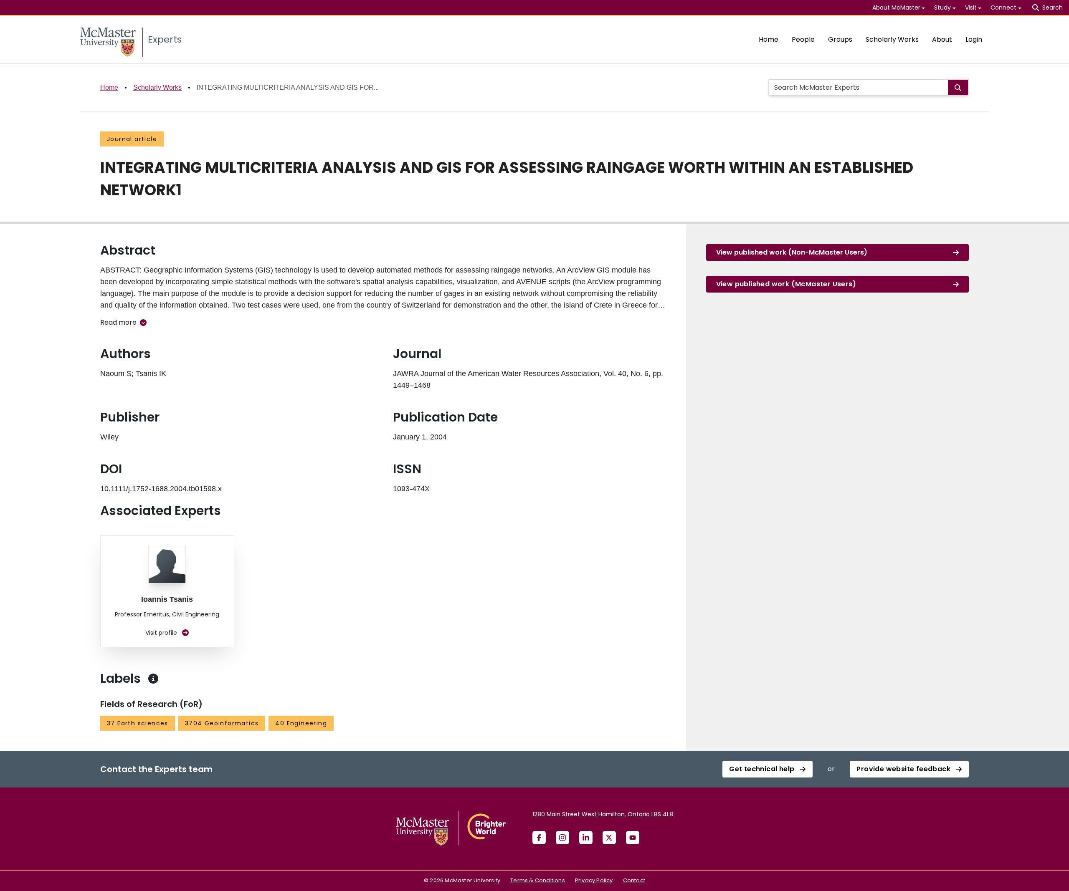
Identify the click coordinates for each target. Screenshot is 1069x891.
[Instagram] (562, 837)
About (942, 39)
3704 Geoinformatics (222, 723)
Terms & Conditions (537, 880)
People (803, 39)
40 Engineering (301, 723)
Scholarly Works (892, 39)
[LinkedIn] (586, 837)
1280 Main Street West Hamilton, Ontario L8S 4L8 (602, 814)
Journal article (132, 139)
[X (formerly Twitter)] (609, 837)
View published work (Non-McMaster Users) (791, 252)
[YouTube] (632, 837)
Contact (634, 880)
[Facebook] (539, 837)
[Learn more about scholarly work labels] (153, 678)
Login (973, 39)
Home (768, 39)
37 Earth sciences (137, 723)
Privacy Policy (594, 880)
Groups (840, 39)
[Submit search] (958, 87)
